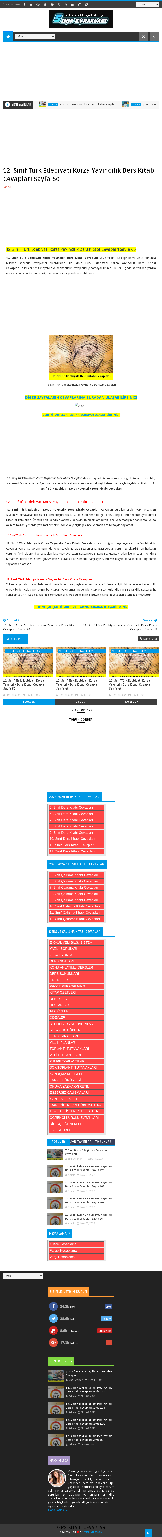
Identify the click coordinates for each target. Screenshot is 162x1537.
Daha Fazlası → (58, 1510)
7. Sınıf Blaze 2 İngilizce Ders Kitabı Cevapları (69, 104)
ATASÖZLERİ (60, 1011)
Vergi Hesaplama (62, 1257)
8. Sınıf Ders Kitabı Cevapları (71, 826)
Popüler (58, 1141)
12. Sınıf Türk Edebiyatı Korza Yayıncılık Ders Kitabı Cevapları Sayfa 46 (130, 684)
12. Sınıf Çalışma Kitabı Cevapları (75, 919)
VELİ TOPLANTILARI (65, 1055)
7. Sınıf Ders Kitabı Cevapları (71, 820)
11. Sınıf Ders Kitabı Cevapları (72, 845)
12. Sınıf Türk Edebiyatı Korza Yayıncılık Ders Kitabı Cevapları (24, 651)
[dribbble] (59, 5)
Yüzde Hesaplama (63, 1244)
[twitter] (31, 5)
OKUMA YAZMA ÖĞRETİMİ (70, 1086)
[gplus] (38, 5)
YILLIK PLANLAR (62, 1043)
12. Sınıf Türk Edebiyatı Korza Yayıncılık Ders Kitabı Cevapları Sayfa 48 (77, 684)
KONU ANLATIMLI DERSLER (71, 967)
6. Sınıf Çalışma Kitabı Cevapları (74, 881)
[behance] (73, 5)
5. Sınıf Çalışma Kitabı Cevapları (74, 875)
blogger (29, 701)
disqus (80, 701)
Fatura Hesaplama (63, 1250)
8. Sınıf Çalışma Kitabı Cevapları (74, 894)
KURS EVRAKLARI (64, 1036)
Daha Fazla (150, 638)
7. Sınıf (34, 104)
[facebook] (24, 5)
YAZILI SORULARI (63, 949)
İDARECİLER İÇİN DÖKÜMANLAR (75, 1105)
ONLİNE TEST (60, 980)
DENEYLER (58, 999)
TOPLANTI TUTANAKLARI (69, 1049)
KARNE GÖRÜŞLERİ (65, 1080)
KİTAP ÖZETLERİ (63, 992)
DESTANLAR (59, 1005)
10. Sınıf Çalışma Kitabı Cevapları (75, 906)
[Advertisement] (81, 71)
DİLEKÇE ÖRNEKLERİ (67, 1124)
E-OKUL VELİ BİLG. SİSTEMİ (71, 942)
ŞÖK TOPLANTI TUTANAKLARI (73, 1067)
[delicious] (86, 5)
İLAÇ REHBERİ (61, 1130)
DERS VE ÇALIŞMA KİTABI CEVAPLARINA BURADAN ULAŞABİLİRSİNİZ (81, 607)
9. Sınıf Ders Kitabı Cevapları (71, 833)
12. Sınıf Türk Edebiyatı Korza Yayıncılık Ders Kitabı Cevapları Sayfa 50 (24, 684)
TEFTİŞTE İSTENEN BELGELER (74, 1111)
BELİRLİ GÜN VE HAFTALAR (71, 1024)
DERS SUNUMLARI (64, 974)
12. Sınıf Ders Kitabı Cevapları (72, 851)
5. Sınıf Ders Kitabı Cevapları (71, 807)
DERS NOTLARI (62, 961)
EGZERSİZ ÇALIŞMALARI (69, 1092)
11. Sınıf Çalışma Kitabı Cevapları (75, 912)
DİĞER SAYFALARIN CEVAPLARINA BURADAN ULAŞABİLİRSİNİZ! (81, 397)
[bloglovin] (52, 5)
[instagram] (80, 5)
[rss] (66, 5)
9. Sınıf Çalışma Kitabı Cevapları (74, 900)
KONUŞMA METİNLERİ (67, 1074)
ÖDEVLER (57, 1017)
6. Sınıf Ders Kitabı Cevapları (71, 814)
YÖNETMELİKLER (63, 1099)
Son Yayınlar (81, 1141)
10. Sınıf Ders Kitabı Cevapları (72, 839)
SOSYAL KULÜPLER (65, 1030)
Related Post (15, 639)
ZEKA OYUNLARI (63, 955)
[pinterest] (45, 5)
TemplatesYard (93, 1532)
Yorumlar (103, 1141)
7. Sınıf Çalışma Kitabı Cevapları (74, 887)
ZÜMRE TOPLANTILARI (68, 1061)
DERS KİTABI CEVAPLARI (81, 1527)
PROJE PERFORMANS (67, 986)
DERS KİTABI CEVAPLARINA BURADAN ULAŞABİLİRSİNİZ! (81, 415)
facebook (131, 701)
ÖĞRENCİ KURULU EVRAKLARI (74, 1118)
